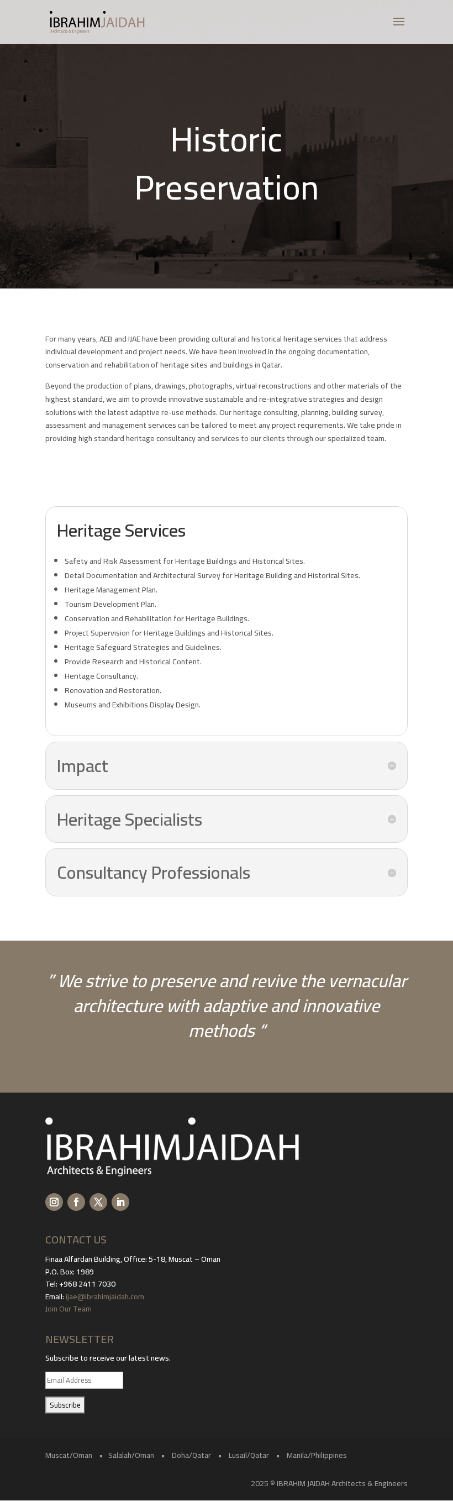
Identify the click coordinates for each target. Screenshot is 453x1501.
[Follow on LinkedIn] (120, 1202)
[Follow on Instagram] (54, 1202)
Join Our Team (69, 1308)
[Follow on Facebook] (76, 1202)
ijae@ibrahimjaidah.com (105, 1296)
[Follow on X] (98, 1202)
